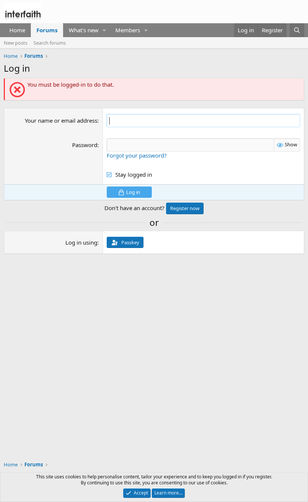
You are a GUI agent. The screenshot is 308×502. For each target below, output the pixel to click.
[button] (104, 30)
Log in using (81, 242)
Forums (46, 30)
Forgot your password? (137, 155)
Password (84, 145)
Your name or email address (61, 120)
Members (127, 30)
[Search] (297, 30)
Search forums (49, 42)
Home (17, 30)
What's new (83, 30)
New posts (15, 42)
